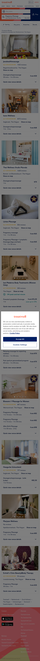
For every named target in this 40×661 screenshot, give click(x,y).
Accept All (20, 339)
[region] (20, 330)
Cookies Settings (20, 345)
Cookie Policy (15, 333)
